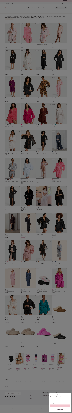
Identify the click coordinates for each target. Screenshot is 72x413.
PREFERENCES (60, 409)
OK (60, 405)
